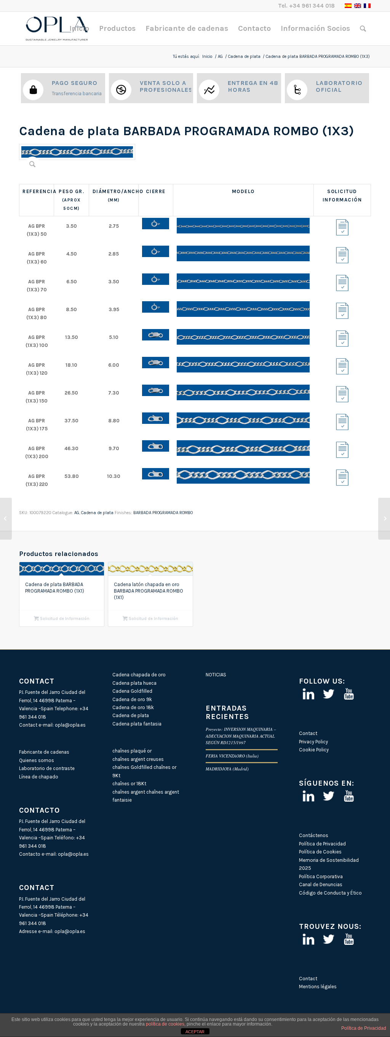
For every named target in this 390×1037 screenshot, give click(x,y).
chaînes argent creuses (138, 759)
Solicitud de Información (64, 618)
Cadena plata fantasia (136, 724)
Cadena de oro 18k (133, 707)
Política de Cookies (320, 852)
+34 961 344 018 (312, 5)
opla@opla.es (70, 725)
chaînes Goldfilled (132, 767)
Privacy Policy (313, 742)
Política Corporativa (321, 876)
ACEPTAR (195, 1031)
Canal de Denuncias (320, 884)
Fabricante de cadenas (44, 752)
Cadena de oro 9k (132, 699)
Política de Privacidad (322, 844)
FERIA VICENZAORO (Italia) (232, 756)
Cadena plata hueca (134, 683)
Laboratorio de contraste (47, 768)
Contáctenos (313, 835)
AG (220, 56)
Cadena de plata (244, 56)
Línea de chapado (38, 777)
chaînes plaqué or (132, 751)
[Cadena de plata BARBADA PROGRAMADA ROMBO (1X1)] (6, 519)
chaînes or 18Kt (129, 783)
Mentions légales (318, 986)
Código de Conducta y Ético (330, 893)
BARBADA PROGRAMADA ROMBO (163, 512)
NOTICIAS (216, 674)
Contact (308, 733)
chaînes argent (128, 792)
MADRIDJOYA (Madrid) (227, 769)
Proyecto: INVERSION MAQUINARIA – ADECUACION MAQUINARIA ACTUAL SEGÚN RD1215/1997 (241, 735)
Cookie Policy (314, 750)
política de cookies (165, 1024)
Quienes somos (36, 760)
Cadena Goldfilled (132, 691)
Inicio (207, 56)
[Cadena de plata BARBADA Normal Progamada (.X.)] (384, 519)
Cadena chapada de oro (139, 674)
